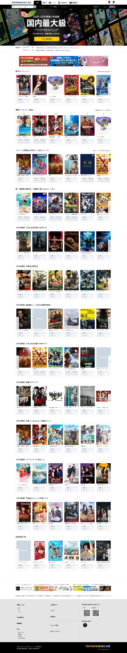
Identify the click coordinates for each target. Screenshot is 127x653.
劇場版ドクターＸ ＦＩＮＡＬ (104, 175)
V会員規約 (22, 596)
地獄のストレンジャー (54, 330)
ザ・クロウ (35, 253)
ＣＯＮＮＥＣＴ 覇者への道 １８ (25, 96)
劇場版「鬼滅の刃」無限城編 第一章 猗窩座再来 (29, 175)
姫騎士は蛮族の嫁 (69, 446)
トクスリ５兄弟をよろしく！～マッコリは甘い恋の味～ (30, 484)
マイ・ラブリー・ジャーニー (39, 484)
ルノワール (83, 562)
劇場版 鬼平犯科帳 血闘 (103, 562)
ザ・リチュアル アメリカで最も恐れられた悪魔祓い (109, 330)
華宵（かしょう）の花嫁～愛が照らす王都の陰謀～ (93, 523)
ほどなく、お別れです (22, 137)
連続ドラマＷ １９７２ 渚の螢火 (25, 407)
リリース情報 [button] (53, 7)
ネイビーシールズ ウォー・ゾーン (41, 291)
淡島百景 (83, 446)
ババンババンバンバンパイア (55, 369)
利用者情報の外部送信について (97, 596)
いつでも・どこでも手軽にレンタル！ (24, 584)
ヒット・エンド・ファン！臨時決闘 (73, 96)
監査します (67, 484)
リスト (109, 3)
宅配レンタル (21, 632)
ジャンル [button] (41, 7)
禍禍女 (34, 96)
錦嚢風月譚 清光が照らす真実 (72, 523)
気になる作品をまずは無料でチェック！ (100, 584)
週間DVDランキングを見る (102, 110)
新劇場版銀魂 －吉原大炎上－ (56, 137)
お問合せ (52, 617)
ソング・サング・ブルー (102, 253)
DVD (37, 2)
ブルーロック (84, 214)
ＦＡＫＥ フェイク (85, 330)
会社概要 (18, 596)
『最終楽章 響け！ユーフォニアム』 (58, 446)
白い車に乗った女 (69, 330)
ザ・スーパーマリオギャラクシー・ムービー (43, 175)
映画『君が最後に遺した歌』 (71, 369)
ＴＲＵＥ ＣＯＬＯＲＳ (86, 407)
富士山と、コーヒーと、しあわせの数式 (74, 562)
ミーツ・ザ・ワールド (22, 562)
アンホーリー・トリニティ (23, 291)
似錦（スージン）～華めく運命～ (41, 523)
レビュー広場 (54, 625)
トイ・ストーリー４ (37, 214)
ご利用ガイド (97, 7)
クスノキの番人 (52, 96)
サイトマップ (108, 596)
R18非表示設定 (21, 638)
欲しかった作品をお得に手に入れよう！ (43, 584)
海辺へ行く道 (52, 562)
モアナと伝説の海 (21, 214)
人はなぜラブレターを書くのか (72, 175)
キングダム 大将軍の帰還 (71, 214)
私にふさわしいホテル (38, 562)
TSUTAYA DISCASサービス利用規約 (34, 596)
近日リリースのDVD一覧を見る (101, 150)
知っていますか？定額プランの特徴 (61, 584)
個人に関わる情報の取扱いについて (67, 596)
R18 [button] (111, 7)
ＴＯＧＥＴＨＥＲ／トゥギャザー (41, 330)
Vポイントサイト (55, 631)
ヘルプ (105, 7)
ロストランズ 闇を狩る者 (23, 253)
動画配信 (74, 2)
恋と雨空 (51, 523)
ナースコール (100, 96)
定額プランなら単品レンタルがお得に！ (81, 584)
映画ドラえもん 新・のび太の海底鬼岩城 (75, 137)
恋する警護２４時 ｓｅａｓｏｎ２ (57, 407)
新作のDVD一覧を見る (104, 71)
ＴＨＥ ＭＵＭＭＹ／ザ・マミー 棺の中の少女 (76, 253)
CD (46, 2)
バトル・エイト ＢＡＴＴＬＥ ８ (73, 291)
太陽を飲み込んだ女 (101, 484)
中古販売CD (64, 2)
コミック (54, 2)
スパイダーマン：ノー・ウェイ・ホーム (58, 214)
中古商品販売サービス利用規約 (51, 596)
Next (109, 89)
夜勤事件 (83, 369)
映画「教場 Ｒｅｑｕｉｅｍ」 (88, 175)
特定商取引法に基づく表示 (82, 596)
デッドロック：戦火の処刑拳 (55, 291)
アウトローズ (84, 96)
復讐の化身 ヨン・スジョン (55, 484)
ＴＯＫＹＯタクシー (85, 137)
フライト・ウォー (101, 291)
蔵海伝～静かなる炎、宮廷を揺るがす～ (26, 523)
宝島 (50, 175)
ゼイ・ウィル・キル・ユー (55, 253)
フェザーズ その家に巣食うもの (25, 330)
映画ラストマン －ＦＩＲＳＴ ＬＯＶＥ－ (43, 137)
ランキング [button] (64, 7)
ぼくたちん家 (68, 407)
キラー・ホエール (85, 291)
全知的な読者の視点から (86, 253)
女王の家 (83, 484)
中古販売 (20, 636)
